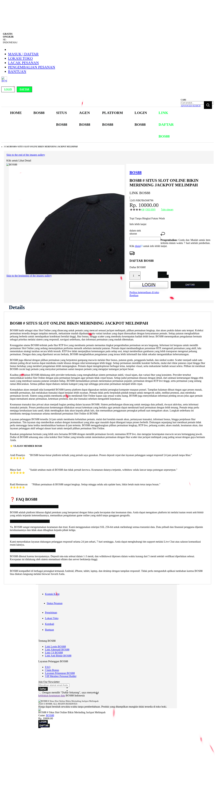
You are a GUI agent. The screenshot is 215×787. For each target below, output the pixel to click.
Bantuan (17, 71)
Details (17, 307)
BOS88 (50, 715)
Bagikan (134, 295)
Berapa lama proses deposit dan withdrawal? (32, 550)
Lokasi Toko (20, 58)
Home (7, 146)
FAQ (47, 667)
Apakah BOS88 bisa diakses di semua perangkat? (35, 565)
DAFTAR (163, 276)
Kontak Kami (52, 594)
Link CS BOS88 (54, 652)
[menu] (94, 124)
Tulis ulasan (167, 209)
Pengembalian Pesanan (31, 67)
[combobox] (197, 103)
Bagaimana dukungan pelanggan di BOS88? (32, 536)
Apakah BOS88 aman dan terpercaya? (30, 521)
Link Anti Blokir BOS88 (58, 655)
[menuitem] (16, 113)
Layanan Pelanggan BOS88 (60, 673)
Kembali (49, 624)
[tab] (17, 307)
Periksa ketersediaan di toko (144, 292)
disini (138, 246)
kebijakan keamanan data (51, 695)
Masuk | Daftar (23, 54)
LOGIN (162, 273)
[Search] (208, 105)
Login (8, 89)
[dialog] (107, 734)
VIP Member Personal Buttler (60, 676)
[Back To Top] (39, 727)
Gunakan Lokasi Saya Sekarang (18, 739)
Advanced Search (191, 106)
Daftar (24, 89)
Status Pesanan (54, 603)
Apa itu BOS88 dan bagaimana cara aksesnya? (34, 506)
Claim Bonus (52, 670)
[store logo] (4, 81)
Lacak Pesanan (23, 63)
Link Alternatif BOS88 (57, 649)
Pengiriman (51, 612)
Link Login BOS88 (55, 646)
